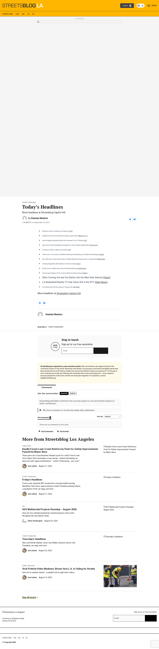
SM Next (76, 287)
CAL (23, 14)
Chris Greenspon (35, 521)
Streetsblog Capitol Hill (69, 293)
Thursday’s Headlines (34, 539)
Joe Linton (32, 466)
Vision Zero (26, 446)
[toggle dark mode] (141, 6)
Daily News (82, 268)
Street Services (28, 565)
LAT (71, 231)
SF (28, 14)
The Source (93, 245)
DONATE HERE (7, 14)
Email (65, 351)
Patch (107, 277)
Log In (125, 5)
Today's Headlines (29, 202)
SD (33, 14)
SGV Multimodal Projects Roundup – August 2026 (49, 509)
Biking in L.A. (83, 236)
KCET (78, 264)
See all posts (29, 597)
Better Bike (101, 259)
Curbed (101, 254)
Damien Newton (39, 218)
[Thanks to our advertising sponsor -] (79, 107)
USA (17, 14)
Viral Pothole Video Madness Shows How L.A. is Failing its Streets (58, 568)
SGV (23, 506)
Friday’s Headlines (32, 479)
